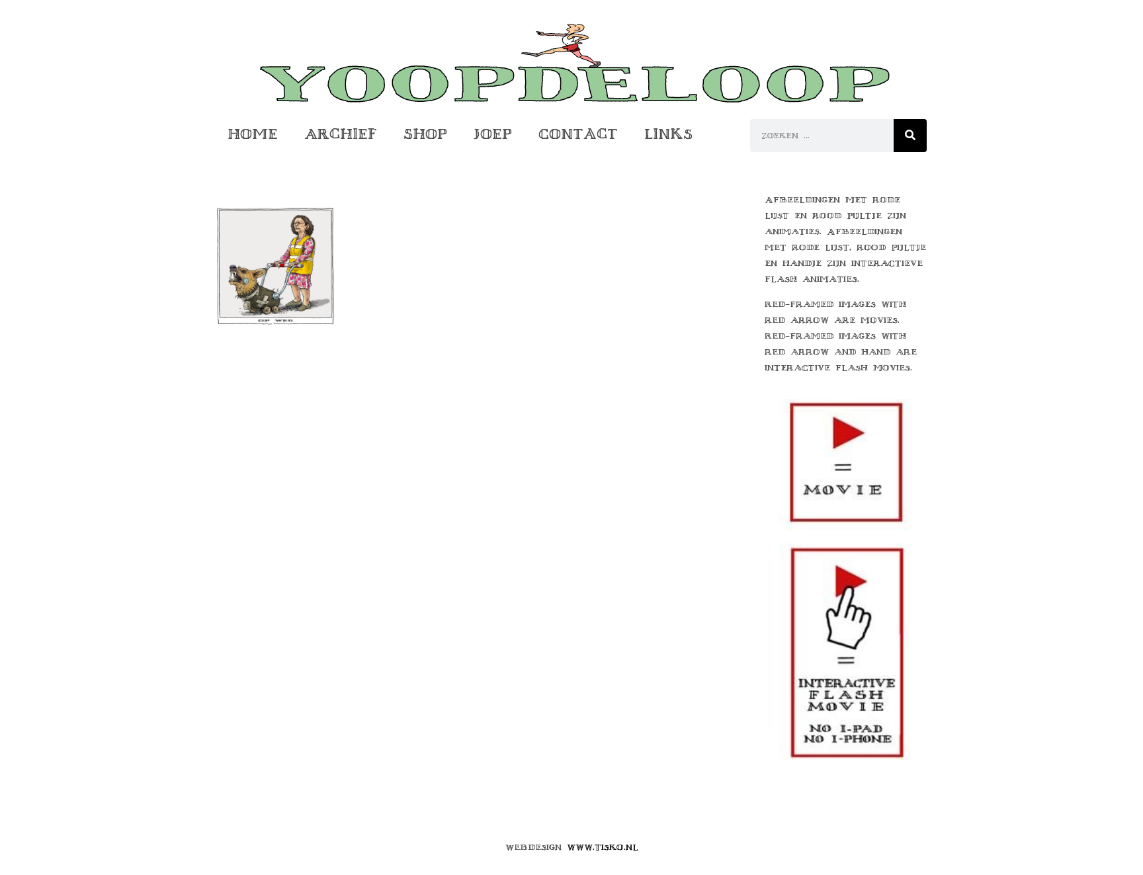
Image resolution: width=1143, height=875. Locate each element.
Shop (425, 134)
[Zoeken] (910, 135)
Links (668, 134)
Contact (578, 134)
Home (253, 134)
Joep (493, 134)
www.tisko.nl (602, 847)
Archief (340, 134)
